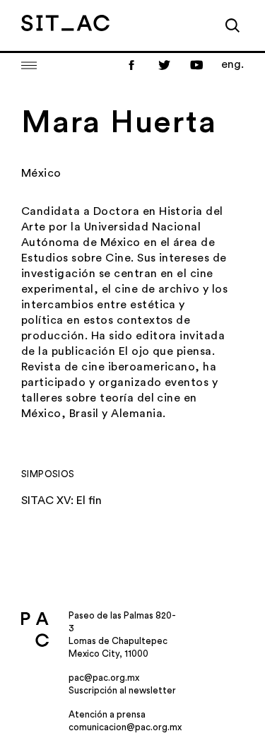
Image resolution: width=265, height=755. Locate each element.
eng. (232, 64)
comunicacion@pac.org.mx (125, 727)
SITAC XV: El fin (61, 500)
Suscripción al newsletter (122, 690)
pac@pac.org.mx (104, 677)
